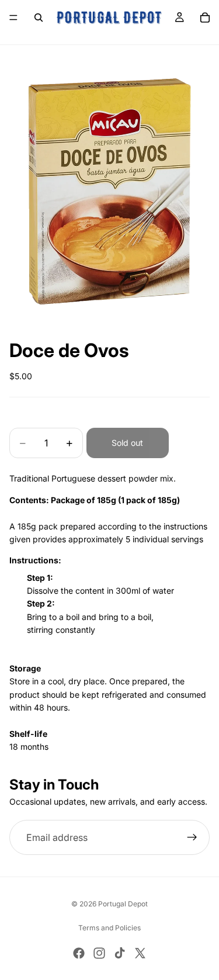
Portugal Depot (123, 903)
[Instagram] (99, 953)
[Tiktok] (120, 953)
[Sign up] (192, 837)
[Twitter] (140, 953)
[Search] (38, 17)
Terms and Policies (109, 927)
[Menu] (13, 17)
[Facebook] (79, 953)
